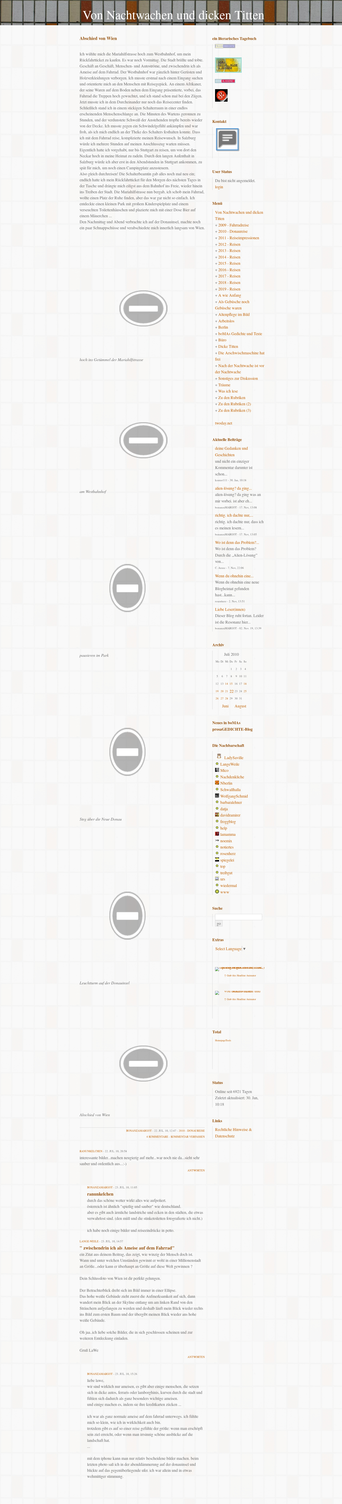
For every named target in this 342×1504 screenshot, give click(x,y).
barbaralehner (231, 802)
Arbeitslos (226, 320)
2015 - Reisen (229, 263)
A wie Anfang (229, 295)
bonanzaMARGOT (139, 1130)
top (222, 866)
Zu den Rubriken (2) (234, 403)
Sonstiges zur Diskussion (238, 378)
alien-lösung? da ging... (233, 488)
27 (222, 698)
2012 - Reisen (229, 244)
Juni (225, 705)
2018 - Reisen (229, 282)
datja (224, 808)
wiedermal (228, 885)
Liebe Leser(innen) (230, 609)
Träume (224, 384)
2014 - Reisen (229, 256)
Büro (222, 339)
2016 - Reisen (229, 269)
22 (232, 691)
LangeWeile (229, 764)
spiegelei (227, 859)
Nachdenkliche (232, 776)
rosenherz (228, 853)
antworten (196, 1170)
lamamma (228, 834)
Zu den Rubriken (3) (234, 410)
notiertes (227, 847)
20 (222, 691)
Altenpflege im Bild (234, 314)
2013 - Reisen (229, 250)
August (240, 705)
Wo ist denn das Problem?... (237, 542)
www (224, 891)
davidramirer (230, 815)
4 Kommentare (157, 1136)
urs (222, 878)
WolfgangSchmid (234, 796)
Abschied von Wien (98, 38)
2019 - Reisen (229, 288)
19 (217, 691)
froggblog (228, 821)
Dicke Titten (228, 346)
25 (245, 691)
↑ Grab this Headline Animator (240, 975)
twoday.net (223, 423)
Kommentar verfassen (188, 1136)
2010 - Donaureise (192, 1130)
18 (245, 683)
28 (226, 698)
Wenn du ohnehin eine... (234, 575)
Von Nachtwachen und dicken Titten (173, 14)
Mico (224, 770)
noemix (226, 840)
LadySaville (233, 757)
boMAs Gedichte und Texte (240, 333)
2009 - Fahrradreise (233, 224)
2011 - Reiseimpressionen (238, 237)
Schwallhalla (230, 789)
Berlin (223, 327)
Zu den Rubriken (231, 397)
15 (231, 683)
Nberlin (226, 783)
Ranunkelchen (91, 1151)
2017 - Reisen (229, 275)
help (223, 828)
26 (217, 698)
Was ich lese (228, 391)
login (219, 186)
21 (226, 691)
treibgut (226, 872)
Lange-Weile (89, 1241)
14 (226, 683)
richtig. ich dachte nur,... (234, 515)
